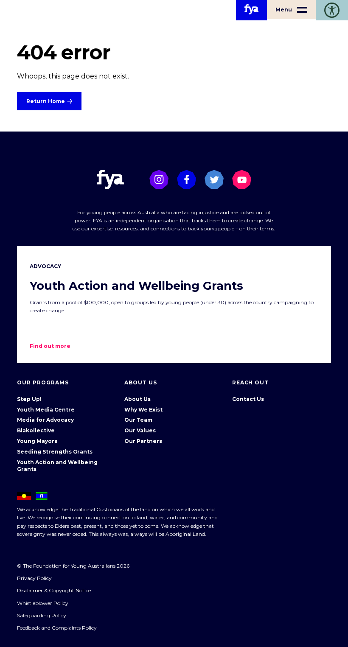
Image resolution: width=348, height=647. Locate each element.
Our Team (138, 420)
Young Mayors (37, 441)
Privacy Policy (34, 578)
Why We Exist (143, 409)
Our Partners (143, 441)
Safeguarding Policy (41, 615)
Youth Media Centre (46, 409)
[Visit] (158, 179)
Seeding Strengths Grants (55, 451)
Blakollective (36, 430)
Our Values (140, 430)
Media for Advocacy (45, 420)
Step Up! (29, 399)
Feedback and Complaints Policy (57, 628)
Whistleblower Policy (42, 603)
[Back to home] (251, 10)
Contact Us (248, 399)
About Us (137, 399)
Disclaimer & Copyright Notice (54, 590)
